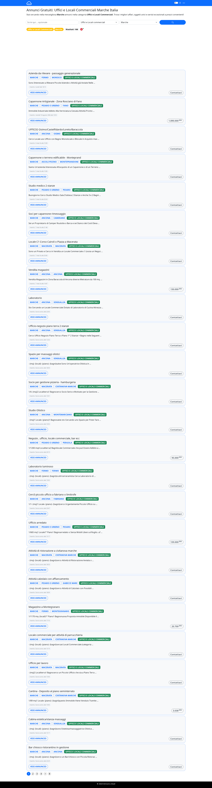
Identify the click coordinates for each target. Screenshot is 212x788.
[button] (172, 22)
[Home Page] (29, 3)
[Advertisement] (106, 50)
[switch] (176, 3)
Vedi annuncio (38, 92)
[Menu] (184, 3)
